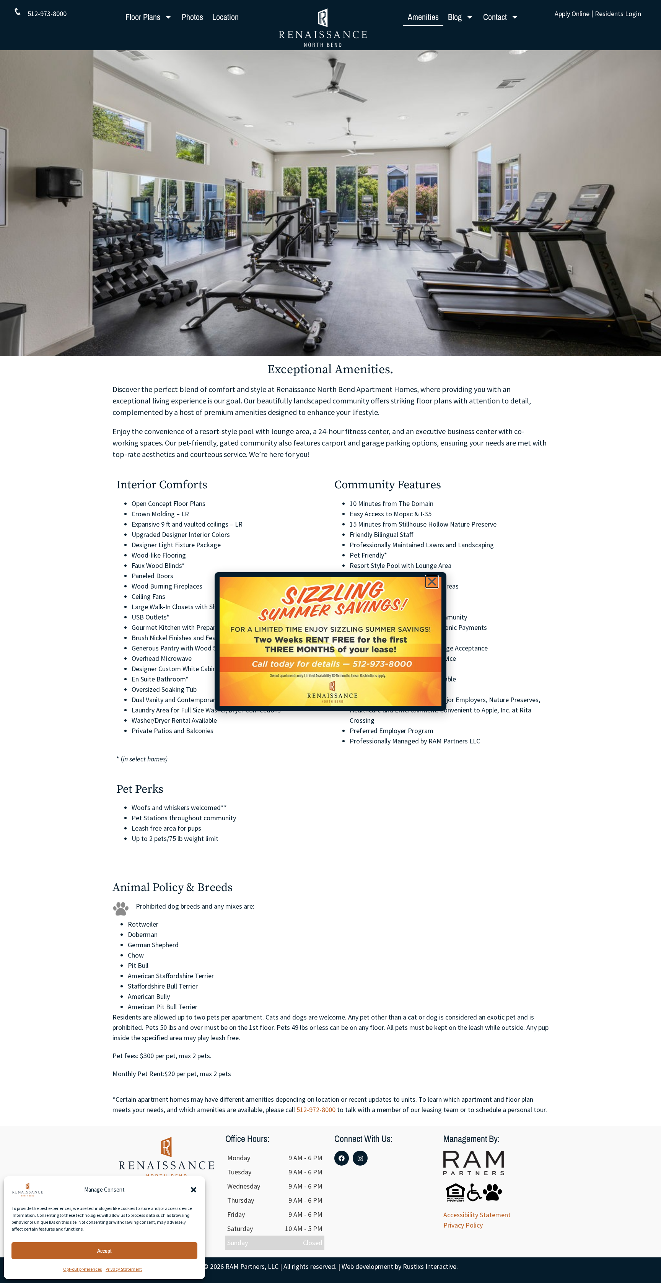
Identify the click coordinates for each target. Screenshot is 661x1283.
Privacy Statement (124, 1269)
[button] (193, 1190)
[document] (330, 641)
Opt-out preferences (82, 1269)
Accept (104, 1251)
